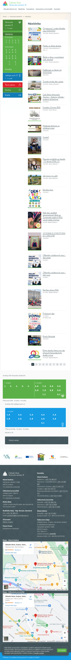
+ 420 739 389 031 (12, 513)
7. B (9, 57)
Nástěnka (21, 9)
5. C (18, 41)
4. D (15, 41)
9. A (15, 51)
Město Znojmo (8, 522)
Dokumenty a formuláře (44, 9)
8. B (12, 57)
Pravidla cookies (38, 653)
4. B (42, 419)
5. (28, 386)
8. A (12, 51)
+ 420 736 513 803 (50, 513)
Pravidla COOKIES (33, 657)
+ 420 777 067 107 (57, 486)
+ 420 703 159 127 (49, 489)
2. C (9, 41)
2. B (19, 419)
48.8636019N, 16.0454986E (12, 498)
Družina (16, 400)
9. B (15, 57)
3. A (31, 415)
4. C (42, 423)
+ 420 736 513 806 (54, 507)
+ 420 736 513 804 (55, 496)
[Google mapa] (35, 565)
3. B (31, 419)
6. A (6, 51)
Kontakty (57, 9)
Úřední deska (14, 440)
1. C (6, 41)
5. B (54, 419)
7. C (9, 63)
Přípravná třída (8, 400)
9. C (15, 63)
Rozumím (61, 650)
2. (11, 386)
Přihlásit (5, 657)
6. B (6, 57)
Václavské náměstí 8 (16, 16)
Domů (5, 16)
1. (5, 386)
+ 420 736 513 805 (51, 504)
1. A (8, 415)
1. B (8, 419)
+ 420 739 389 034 (50, 502)
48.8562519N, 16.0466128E (12, 487)
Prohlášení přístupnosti (18, 657)
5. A (54, 415)
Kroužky (8, 69)
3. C (12, 41)
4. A (43, 415)
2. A (20, 415)
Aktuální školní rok (10, 9)
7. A (9, 51)
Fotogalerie (30, 9)
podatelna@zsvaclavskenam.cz (17, 515)
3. (17, 386)
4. (22, 386)
